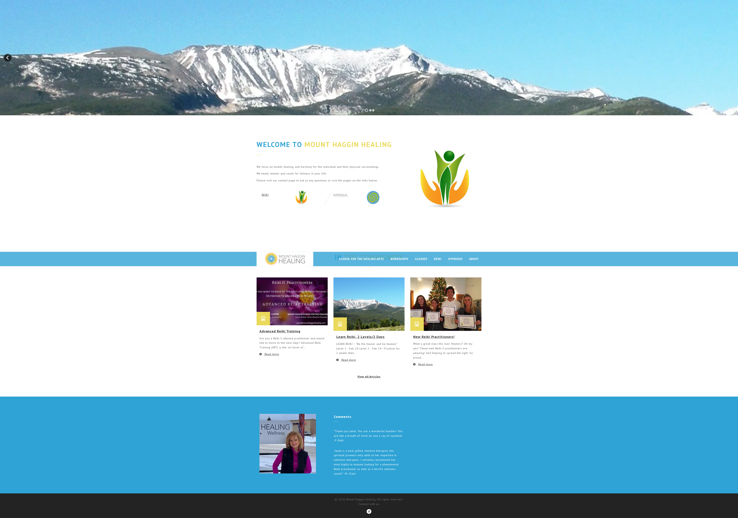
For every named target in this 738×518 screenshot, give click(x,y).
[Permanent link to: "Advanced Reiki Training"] (292, 301)
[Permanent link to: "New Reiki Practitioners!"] (445, 303)
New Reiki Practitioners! (434, 337)
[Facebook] (369, 511)
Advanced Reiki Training (279, 331)
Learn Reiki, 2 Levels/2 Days (360, 337)
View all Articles (369, 376)
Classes (421, 259)
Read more (271, 354)
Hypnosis (455, 259)
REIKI (265, 195)
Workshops (399, 259)
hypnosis (340, 195)
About (474, 259)
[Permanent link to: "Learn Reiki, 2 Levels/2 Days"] (369, 304)
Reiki (437, 259)
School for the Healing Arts (361, 259)
